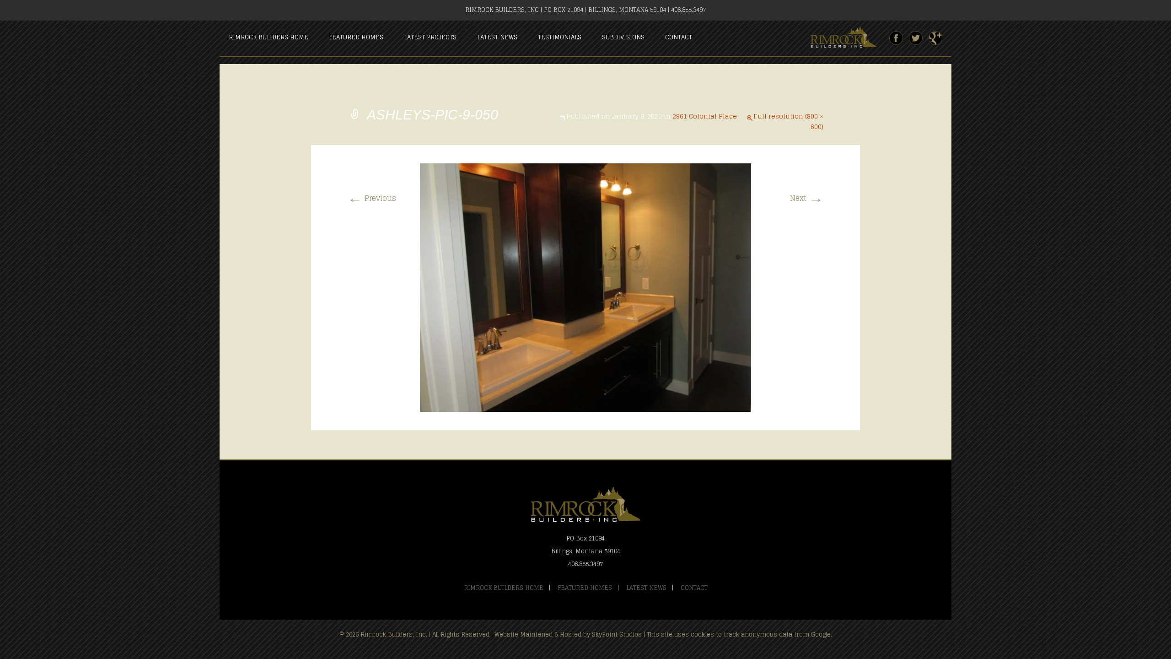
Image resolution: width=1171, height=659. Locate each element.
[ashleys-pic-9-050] (585, 287)
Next (806, 198)
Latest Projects (430, 37)
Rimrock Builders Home (268, 37)
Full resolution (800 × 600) (788, 121)
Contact (678, 37)
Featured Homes (356, 37)
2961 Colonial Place (704, 116)
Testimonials (559, 37)
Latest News (497, 37)
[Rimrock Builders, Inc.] (847, 37)
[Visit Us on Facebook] (896, 38)
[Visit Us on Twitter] (916, 38)
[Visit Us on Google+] (935, 38)
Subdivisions (623, 37)
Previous (372, 198)
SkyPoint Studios (617, 634)
